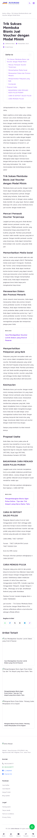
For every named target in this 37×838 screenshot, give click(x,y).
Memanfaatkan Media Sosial (17, 70)
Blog (8, 13)
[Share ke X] (15, 623)
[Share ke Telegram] (25, 623)
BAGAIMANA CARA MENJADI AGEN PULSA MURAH (18, 91)
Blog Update (6, 795)
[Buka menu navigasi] (34, 3)
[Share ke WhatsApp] (5, 623)
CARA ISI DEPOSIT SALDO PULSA (19, 95)
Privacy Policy (6, 817)
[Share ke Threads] (20, 623)
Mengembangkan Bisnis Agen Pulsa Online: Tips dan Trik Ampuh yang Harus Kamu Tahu (17, 501)
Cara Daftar (5, 785)
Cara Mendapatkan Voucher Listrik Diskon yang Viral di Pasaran (16, 337)
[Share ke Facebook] (10, 623)
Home (4, 13)
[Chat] (32, 827)
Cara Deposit (6, 788)
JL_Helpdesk (8, 770)
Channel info (8, 774)
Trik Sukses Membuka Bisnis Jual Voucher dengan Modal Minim (18, 60)
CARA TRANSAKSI (9, 599)
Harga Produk (6, 792)
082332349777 (9, 767)
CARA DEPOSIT (8, 558)
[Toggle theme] (29, 3)
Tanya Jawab (6, 810)
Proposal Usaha (12, 87)
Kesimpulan (12, 84)
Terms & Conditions (8, 814)
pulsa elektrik (18, 569)
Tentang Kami (6, 807)
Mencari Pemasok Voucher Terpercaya (17, 66)
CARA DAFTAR (19, 488)
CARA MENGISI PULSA (16, 99)
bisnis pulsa (7, 472)
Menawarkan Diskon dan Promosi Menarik (19, 74)
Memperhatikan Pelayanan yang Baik (19, 80)
